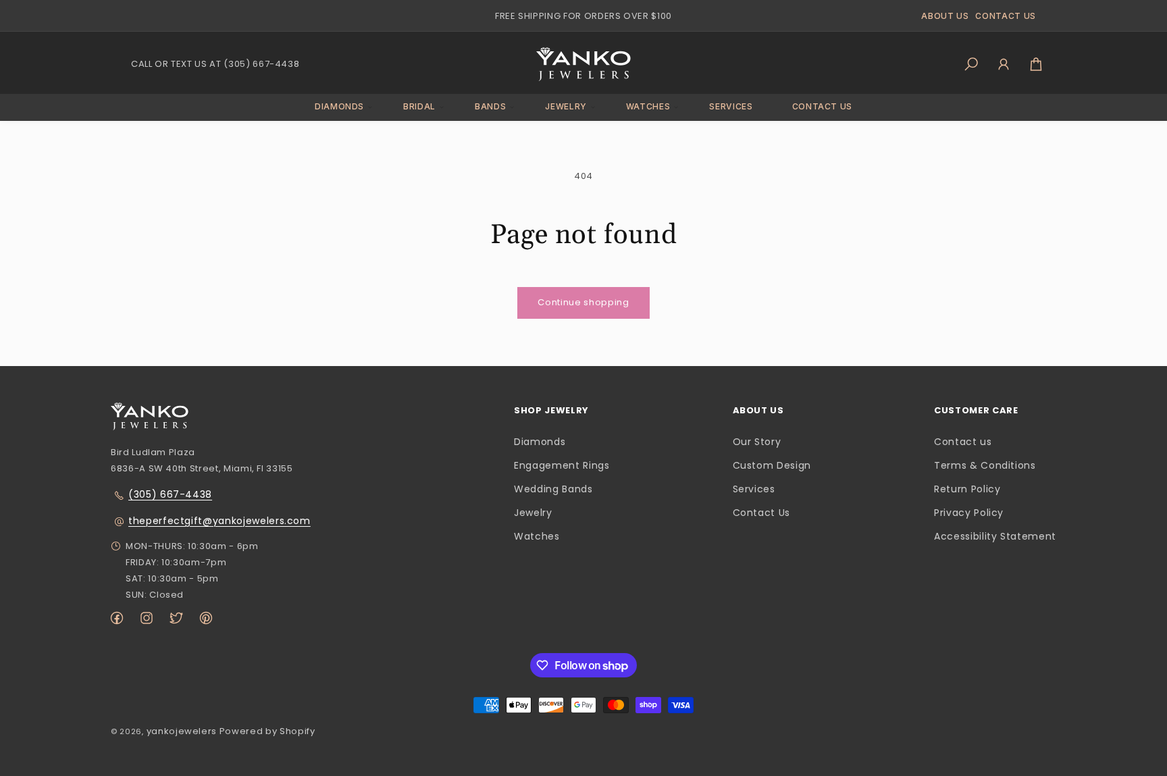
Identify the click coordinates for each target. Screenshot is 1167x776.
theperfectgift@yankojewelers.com (219, 520)
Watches (537, 537)
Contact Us (762, 513)
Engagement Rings (561, 465)
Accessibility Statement (995, 537)
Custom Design (772, 465)
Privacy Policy (969, 513)
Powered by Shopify (267, 731)
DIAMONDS (339, 106)
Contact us (963, 441)
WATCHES (648, 106)
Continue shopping (583, 302)
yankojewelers (182, 731)
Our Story (757, 441)
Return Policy (967, 489)
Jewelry (533, 513)
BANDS (490, 106)
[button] (339, 107)
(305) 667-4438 (170, 494)
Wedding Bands (553, 489)
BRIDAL (419, 106)
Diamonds (539, 441)
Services (754, 489)
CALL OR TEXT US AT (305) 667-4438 (215, 63)
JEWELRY (566, 106)
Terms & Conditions (985, 465)
